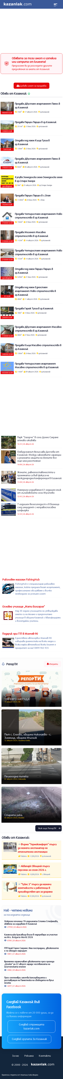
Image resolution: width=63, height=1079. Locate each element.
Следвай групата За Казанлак (29, 1039)
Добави (32, 85)
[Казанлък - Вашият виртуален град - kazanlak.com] (18, 4)
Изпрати (53, 664)
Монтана (24, 1075)
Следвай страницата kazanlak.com (31, 1026)
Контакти (45, 1055)
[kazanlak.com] (42, 1064)
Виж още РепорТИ (47, 828)
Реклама (29, 1055)
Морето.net (15, 1075)
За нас (15, 1055)
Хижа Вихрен (33, 1075)
